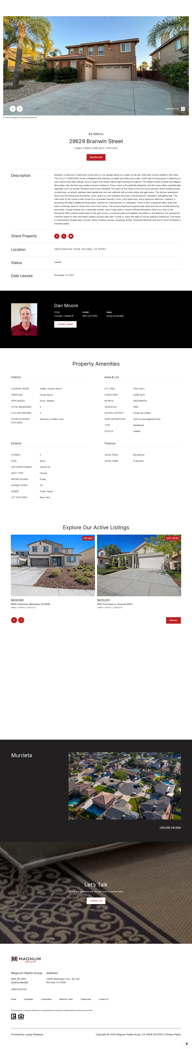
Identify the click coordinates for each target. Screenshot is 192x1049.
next (20, 109)
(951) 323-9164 (89, 316)
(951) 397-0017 (18, 979)
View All (173, 620)
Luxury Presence (34, 1034)
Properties (28, 999)
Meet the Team (66, 999)
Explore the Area (171, 827)
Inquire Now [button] (96, 157)
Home (13, 999)
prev (13, 109)
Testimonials (85, 999)
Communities (46, 999)
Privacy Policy (173, 1034)
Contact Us (103, 999)
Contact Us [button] (96, 901)
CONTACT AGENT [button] (65, 324)
